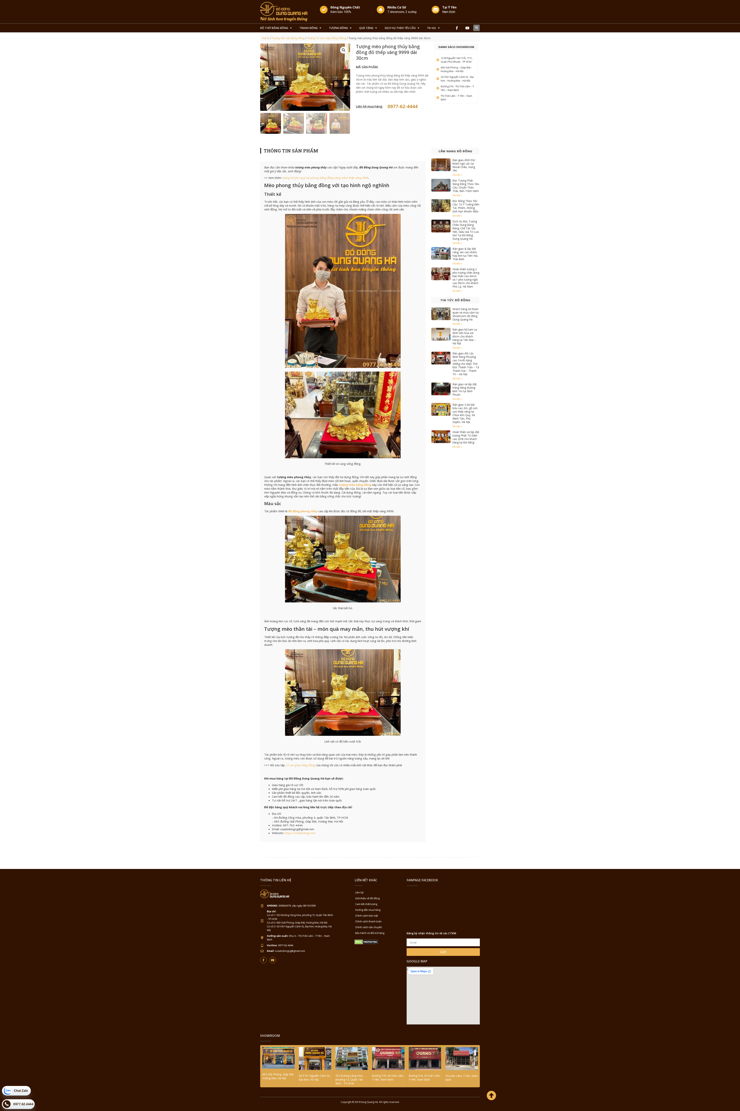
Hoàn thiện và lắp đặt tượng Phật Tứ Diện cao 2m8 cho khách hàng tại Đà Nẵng (465, 437)
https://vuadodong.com (299, 833)
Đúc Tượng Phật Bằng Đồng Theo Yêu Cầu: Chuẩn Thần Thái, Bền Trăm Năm (465, 186)
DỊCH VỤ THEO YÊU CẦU (400, 28)
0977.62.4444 (23, 1104)
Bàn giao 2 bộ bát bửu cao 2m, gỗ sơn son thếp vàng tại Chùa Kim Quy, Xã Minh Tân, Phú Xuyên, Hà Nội (465, 413)
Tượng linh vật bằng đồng (288, 38)
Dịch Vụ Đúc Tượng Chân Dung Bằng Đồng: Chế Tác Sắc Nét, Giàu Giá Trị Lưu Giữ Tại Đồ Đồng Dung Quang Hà (465, 230)
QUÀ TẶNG (366, 28)
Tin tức (431, 28)
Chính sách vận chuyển (368, 927)
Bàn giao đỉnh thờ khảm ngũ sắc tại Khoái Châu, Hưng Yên (463, 165)
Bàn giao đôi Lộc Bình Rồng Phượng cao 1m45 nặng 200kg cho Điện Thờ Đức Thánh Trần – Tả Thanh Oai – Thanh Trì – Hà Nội (465, 364)
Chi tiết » (457, 175)
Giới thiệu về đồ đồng (367, 898)
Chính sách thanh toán (368, 921)
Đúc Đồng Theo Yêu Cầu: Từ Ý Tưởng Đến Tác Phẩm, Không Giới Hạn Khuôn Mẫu (465, 206)
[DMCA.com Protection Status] (366, 943)
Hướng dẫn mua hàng (367, 910)
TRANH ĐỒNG (308, 28)
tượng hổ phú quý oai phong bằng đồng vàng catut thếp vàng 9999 (325, 178)
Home (265, 38)
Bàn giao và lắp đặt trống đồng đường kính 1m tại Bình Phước (464, 389)
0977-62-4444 (403, 106)
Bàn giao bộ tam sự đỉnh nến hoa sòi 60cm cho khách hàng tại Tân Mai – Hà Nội (464, 336)
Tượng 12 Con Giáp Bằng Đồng (326, 38)
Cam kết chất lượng (366, 904)
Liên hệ (359, 892)
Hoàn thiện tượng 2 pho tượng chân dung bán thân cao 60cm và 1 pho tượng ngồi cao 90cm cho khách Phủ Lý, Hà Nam (465, 277)
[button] (476, 28)
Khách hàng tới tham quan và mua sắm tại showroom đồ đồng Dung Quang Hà (465, 314)
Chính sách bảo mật (366, 915)
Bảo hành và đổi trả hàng (369, 933)
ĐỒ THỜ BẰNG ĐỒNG (274, 28)
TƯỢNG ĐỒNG (338, 28)
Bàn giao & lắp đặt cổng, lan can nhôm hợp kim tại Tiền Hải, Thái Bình (465, 254)
